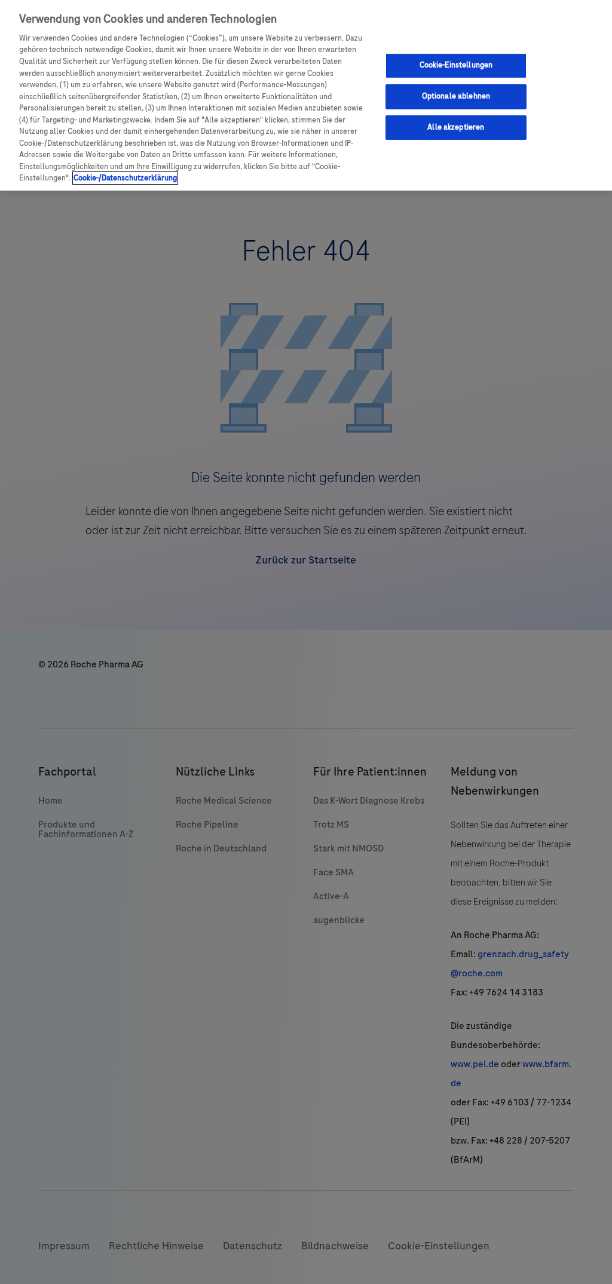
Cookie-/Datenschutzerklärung (125, 178)
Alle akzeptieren (455, 127)
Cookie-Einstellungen (456, 65)
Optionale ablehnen (456, 96)
